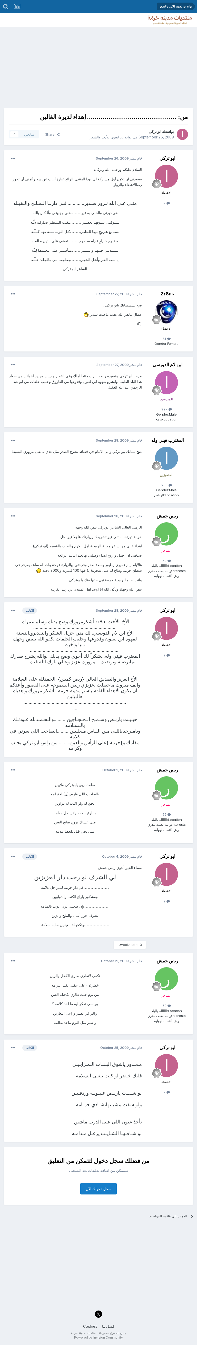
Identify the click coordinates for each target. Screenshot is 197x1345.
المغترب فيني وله (167, 440)
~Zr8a (167, 293)
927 (165, 409)
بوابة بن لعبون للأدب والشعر (111, 137)
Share (51, 134)
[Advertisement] (98, 66)
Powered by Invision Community (98, 1337)
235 (165, 485)
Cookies (90, 1326)
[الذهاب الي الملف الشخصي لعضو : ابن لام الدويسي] (166, 382)
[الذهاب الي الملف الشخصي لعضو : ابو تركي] (182, 134)
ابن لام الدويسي (168, 364)
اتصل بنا (108, 1326)
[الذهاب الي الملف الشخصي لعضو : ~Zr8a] (166, 311)
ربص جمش (167, 515)
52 (165, 561)
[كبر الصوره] (86, 314)
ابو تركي (155, 131)
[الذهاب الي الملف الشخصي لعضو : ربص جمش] (166, 534)
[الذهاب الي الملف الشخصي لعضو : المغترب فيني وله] (166, 458)
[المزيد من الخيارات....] (13, 158)
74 (164, 339)
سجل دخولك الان (98, 1188)
